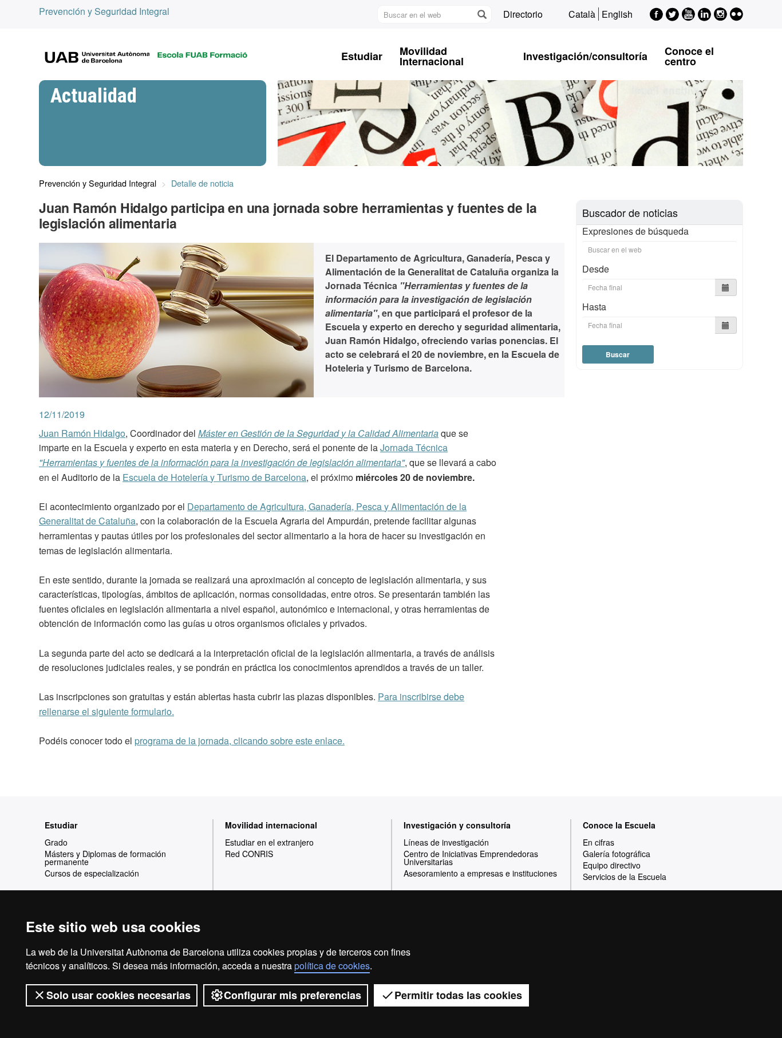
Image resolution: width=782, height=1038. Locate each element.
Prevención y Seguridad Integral (104, 11)
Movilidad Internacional (432, 56)
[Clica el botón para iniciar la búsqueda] (481, 14)
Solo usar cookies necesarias (118, 995)
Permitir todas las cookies (458, 995)
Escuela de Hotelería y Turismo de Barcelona (214, 477)
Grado (56, 842)
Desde (595, 268)
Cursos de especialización (92, 873)
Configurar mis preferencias (292, 995)
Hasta (594, 306)
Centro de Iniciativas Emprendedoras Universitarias (471, 857)
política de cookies (332, 965)
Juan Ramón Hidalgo (82, 433)
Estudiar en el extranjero (269, 842)
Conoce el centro (689, 56)
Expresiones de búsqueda (635, 231)
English (617, 14)
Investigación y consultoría (457, 825)
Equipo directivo (612, 865)
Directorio (523, 14)
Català (581, 14)
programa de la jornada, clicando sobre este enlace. (240, 740)
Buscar (618, 354)
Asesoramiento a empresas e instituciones (480, 873)
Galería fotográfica (616, 853)
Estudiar (361, 56)
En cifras (598, 842)
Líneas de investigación (446, 842)
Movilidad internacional (271, 825)
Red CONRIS (249, 853)
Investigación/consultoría (585, 56)
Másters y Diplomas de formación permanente (105, 857)
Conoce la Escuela (619, 825)
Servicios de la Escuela (624, 876)
